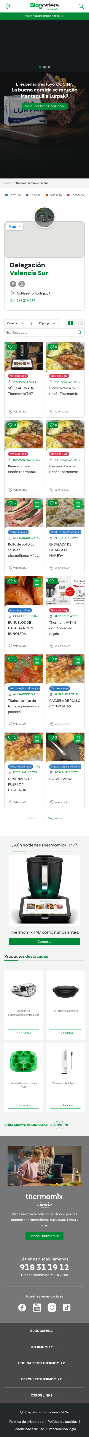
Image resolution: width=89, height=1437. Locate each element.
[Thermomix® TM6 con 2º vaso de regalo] (65, 592)
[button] (81, 6)
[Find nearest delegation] (7, 6)
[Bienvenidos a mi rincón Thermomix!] (65, 358)
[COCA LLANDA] (65, 748)
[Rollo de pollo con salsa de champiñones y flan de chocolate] (24, 514)
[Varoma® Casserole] (65, 989)
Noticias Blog (18, 375)
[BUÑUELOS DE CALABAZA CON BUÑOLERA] (24, 592)
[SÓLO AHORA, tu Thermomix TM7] (24, 358)
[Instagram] (52, 1308)
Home (8, 183)
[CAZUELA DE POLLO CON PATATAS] (65, 670)
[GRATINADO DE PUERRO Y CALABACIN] (24, 748)
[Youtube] (37, 1308)
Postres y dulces (20, 610)
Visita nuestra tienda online (42, 15)
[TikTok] (67, 1308)
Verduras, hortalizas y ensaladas (30, 688)
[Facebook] (22, 1308)
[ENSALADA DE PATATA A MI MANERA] (65, 514)
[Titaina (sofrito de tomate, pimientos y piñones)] (24, 670)
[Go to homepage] (44, 6)
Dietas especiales (20, 766)
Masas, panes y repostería (67, 766)
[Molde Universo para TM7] (23, 1061)
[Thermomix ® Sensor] (65, 1061)
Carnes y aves (18, 532)
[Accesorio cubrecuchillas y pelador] (23, 989)
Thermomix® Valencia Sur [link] (32, 183)
